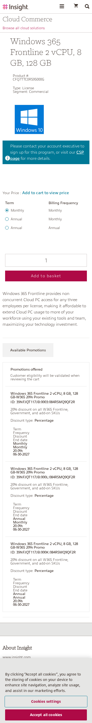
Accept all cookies (46, 715)
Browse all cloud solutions (24, 28)
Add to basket (46, 276)
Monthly (17, 210)
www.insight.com (17, 657)
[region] (46, 690)
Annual (16, 219)
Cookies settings (46, 701)
